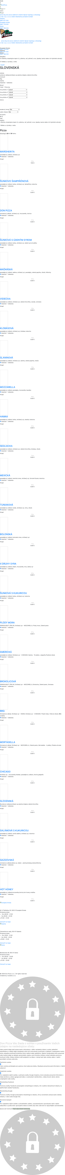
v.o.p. (5, 16)
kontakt (30, 16)
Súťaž (13, 43)
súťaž (13, 16)
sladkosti (15, 15)
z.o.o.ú (9, 16)
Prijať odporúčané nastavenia (21, 1109)
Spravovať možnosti (6, 1109)
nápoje (25, 15)
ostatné (20, 15)
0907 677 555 (4, 51)
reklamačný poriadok (21, 16)
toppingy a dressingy (34, 15)
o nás (2, 16)
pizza (2, 15)
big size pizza (8, 15)
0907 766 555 (4, 54)
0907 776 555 (4, 49)
